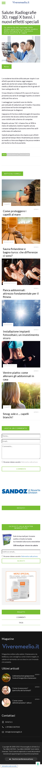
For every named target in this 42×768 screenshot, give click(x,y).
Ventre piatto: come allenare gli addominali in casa (18, 376)
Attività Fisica (10, 283)
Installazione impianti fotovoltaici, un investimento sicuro (21, 335)
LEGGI (36, 209)
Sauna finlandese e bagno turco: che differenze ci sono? (20, 252)
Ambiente (8, 324)
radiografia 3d (12, 154)
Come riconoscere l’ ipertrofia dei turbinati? (21, 689)
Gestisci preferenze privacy (22, 759)
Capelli (7, 204)
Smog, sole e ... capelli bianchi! (16, 415)
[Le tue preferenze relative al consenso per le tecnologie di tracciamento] (38, 764)
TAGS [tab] (21, 623)
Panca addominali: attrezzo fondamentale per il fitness (21, 293)
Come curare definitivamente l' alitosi (22, 701)
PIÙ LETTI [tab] (21, 612)
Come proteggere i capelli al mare (14, 212)
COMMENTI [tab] (21, 617)
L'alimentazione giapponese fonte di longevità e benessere (24, 677)
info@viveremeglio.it (13, 732)
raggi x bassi (24, 154)
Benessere (8, 242)
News (6, 67)
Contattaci (8, 715)
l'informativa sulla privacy (29, 462)
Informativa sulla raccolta (9, 766)
